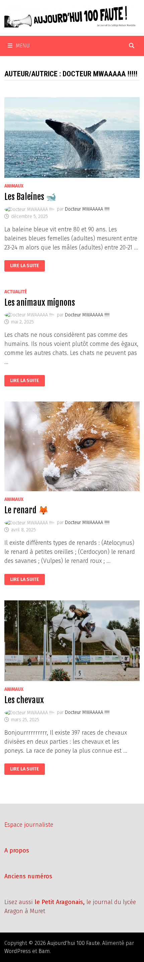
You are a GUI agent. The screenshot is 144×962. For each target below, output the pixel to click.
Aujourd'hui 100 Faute (73, 943)
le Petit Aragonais (58, 902)
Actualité (15, 292)
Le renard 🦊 (26, 510)
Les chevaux (24, 700)
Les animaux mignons (39, 302)
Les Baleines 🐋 (30, 197)
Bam (44, 951)
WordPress (17, 951)
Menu (23, 46)
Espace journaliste (28, 824)
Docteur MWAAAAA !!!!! (87, 209)
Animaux (13, 186)
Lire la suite (24, 266)
